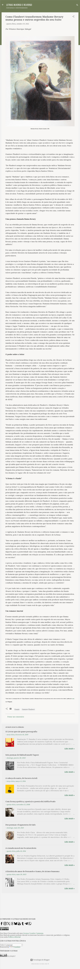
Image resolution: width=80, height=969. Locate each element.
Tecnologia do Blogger (41, 960)
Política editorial (14, 937)
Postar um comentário (15, 717)
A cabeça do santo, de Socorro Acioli (21, 778)
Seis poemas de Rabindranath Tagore (22, 755)
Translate (16, 947)
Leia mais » (69, 749)
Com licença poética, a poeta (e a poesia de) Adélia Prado (30, 801)
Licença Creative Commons (33, 933)
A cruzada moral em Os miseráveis (20, 848)
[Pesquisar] (77, 5)
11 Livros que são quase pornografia (21, 731)
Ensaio (17, 709)
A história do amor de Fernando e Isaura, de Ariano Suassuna (32, 871)
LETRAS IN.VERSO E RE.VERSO (19, 4)
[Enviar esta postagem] (10, 709)
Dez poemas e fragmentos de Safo (20, 825)
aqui (73, 698)
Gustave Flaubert (28, 709)
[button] (73, 16)
